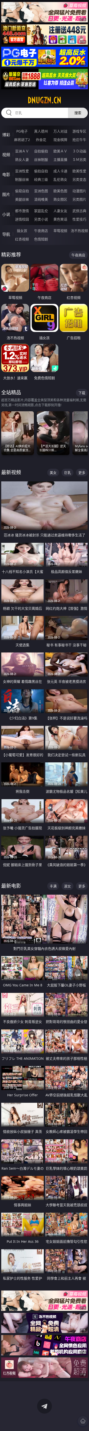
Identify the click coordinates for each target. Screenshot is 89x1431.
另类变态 (79, 179)
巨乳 (67, 472)
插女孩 (22, 230)
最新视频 (11, 472)
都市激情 (22, 210)
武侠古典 (79, 210)
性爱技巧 (79, 219)
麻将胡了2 (22, 139)
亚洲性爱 (22, 171)
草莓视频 (60, 230)
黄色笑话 (60, 219)
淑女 (67, 886)
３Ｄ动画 (79, 151)
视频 (6, 154)
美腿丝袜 (22, 199)
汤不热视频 (79, 230)
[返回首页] (83, 1421)
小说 (6, 214)
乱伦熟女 (60, 179)
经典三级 (41, 179)
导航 (6, 234)
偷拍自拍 (41, 171)
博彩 (6, 135)
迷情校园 (22, 219)
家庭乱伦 (41, 210)
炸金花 (41, 139)
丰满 (53, 886)
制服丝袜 (22, 179)
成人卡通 (60, 171)
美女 (53, 472)
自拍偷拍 (41, 151)
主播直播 (60, 159)
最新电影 (11, 885)
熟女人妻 (22, 159)
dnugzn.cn (44, 100)
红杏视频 (22, 239)
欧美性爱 (79, 171)
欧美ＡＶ (60, 151)
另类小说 (41, 219)
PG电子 (22, 131)
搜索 (77, 112)
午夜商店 (41, 230)
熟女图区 (60, 199)
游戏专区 (79, 131)
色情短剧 (41, 239)
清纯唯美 (41, 199)
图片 (6, 194)
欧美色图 (60, 190)
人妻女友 (60, 210)
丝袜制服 (41, 159)
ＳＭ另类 (79, 159)
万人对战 (60, 131)
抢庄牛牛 (79, 139)
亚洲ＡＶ (22, 151)
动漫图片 (79, 190)
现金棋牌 (60, 139)
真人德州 (41, 131)
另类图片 (79, 199)
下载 (81, 392)
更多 (81, 472)
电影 (6, 174)
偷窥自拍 (22, 190)
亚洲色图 (41, 190)
